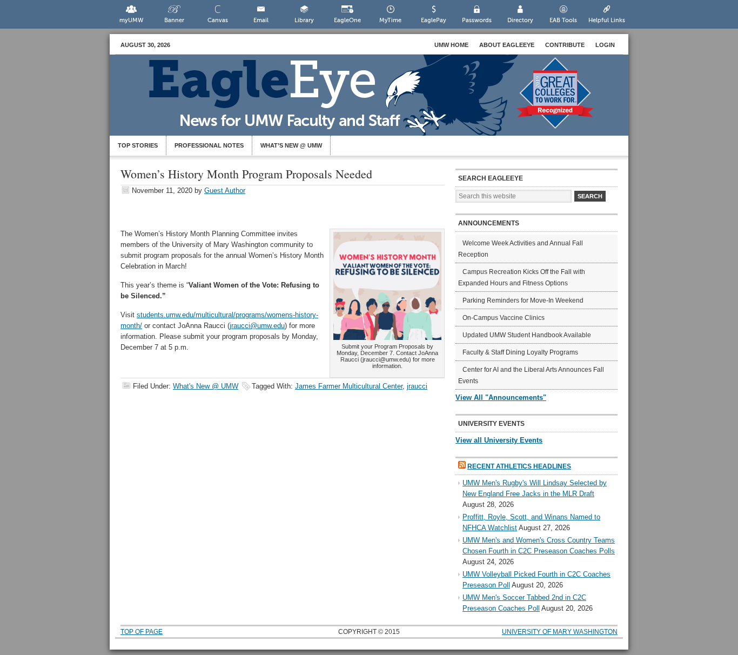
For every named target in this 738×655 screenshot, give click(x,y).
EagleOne (347, 20)
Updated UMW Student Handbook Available (526, 335)
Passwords (477, 20)
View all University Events (498, 440)
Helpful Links (606, 20)
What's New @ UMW (205, 386)
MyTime (390, 20)
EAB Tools (563, 20)
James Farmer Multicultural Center (348, 386)
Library (304, 20)
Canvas (217, 20)
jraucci (417, 386)
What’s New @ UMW (291, 145)
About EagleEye (506, 45)
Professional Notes (209, 145)
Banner (174, 20)
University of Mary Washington (560, 632)
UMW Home (451, 45)
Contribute (565, 45)
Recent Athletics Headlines (519, 466)
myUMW (131, 20)
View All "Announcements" (500, 397)
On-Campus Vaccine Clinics (503, 318)
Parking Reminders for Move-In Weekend (522, 300)
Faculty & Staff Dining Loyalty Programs (520, 352)
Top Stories (138, 145)
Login (605, 45)
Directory (520, 20)
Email (261, 20)
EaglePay (433, 20)
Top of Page (141, 632)
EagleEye (379, 100)
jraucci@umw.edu (257, 326)
